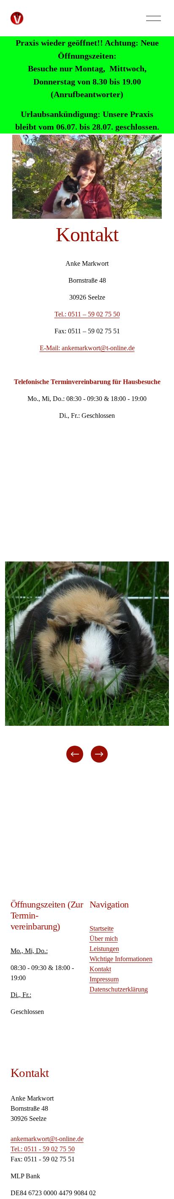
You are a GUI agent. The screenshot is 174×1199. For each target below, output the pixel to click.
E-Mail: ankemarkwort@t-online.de (87, 348)
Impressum (104, 979)
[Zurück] (75, 754)
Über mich (104, 938)
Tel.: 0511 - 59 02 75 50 (43, 1149)
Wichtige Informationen (121, 958)
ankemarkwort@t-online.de (47, 1138)
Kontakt (100, 969)
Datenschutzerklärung (119, 989)
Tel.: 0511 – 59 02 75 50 (87, 314)
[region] (87, 662)
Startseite (102, 928)
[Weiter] (99, 754)
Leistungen (104, 948)
